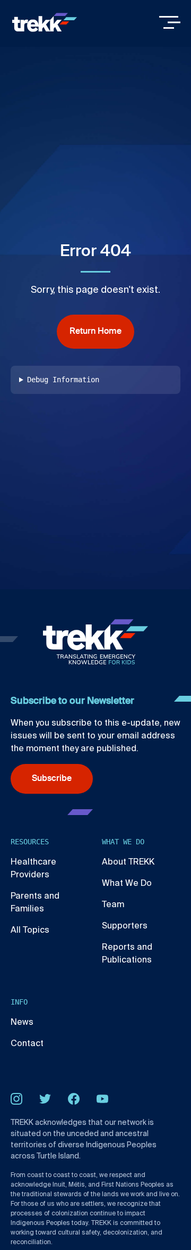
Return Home (95, 331)
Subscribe (52, 779)
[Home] (45, 22)
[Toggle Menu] (169, 22)
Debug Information (63, 379)
